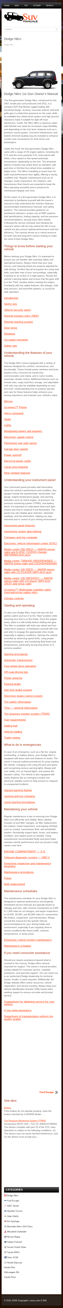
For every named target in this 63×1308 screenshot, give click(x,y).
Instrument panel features (19, 525)
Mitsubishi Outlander (16, 1231)
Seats (7, 419)
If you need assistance (17, 1010)
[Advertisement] (31, 58)
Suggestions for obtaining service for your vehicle (29, 1003)
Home (6, 5)
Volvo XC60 (12, 1257)
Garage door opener (16, 449)
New (17, 5)
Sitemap (37, 5)
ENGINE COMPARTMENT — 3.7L (25, 851)
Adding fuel (10, 725)
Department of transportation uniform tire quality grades (28, 1018)
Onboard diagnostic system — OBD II (27, 857)
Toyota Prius (10, 1277)
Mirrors (8, 401)
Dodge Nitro (12, 1195)
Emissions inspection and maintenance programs (27, 865)
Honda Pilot (9, 1267)
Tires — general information (20, 707)
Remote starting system (18, 321)
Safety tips (10, 345)
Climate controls (14, 598)
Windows (9, 333)
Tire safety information (17, 702)
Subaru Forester (14, 1242)
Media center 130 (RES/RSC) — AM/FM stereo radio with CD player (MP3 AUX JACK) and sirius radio (28, 581)
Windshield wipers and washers (23, 431)
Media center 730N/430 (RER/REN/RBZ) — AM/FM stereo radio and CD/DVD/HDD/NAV (30, 562)
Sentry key (10, 304)
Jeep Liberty (13, 1216)
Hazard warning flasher (18, 790)
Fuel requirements (15, 719)
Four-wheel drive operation (20, 666)
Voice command (13, 413)
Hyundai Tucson (14, 1211)
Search (49, 5)
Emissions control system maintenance (28, 939)
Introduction (11, 298)
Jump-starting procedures (19, 802)
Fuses (7, 878)
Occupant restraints (16, 339)
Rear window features (17, 473)
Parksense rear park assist (20, 443)
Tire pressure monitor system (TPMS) (27, 713)
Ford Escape (13, 1200)
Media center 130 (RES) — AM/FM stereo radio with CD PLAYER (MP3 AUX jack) (29, 571)
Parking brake (12, 684)
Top (26, 5)
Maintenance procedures (19, 872)
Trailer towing (12, 737)
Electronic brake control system (23, 696)
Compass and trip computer (20, 537)
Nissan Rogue (13, 1237)
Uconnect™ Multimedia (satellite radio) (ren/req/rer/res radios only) (27, 591)
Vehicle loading (13, 731)
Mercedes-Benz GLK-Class (20, 1226)
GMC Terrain (13, 1206)
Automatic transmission (18, 660)
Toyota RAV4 (13, 1252)
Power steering (13, 678)
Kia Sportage (13, 1221)
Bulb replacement (14, 884)
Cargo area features (16, 467)
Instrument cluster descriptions (23, 531)
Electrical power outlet (17, 461)
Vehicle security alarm (17, 310)
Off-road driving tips (16, 672)
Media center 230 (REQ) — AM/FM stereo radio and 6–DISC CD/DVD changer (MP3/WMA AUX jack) (29, 552)
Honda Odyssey (14, 1262)
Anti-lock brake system (18, 690)
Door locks (10, 327)
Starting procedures (16, 654)
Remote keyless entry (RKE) (21, 315)
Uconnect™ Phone (15, 407)
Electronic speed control (18, 437)
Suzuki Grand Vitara (16, 1247)
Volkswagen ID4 (11, 1272)
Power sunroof (12, 455)
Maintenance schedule (17, 945)
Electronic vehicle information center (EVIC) (30, 543)
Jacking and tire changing (19, 796)
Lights (7, 425)
